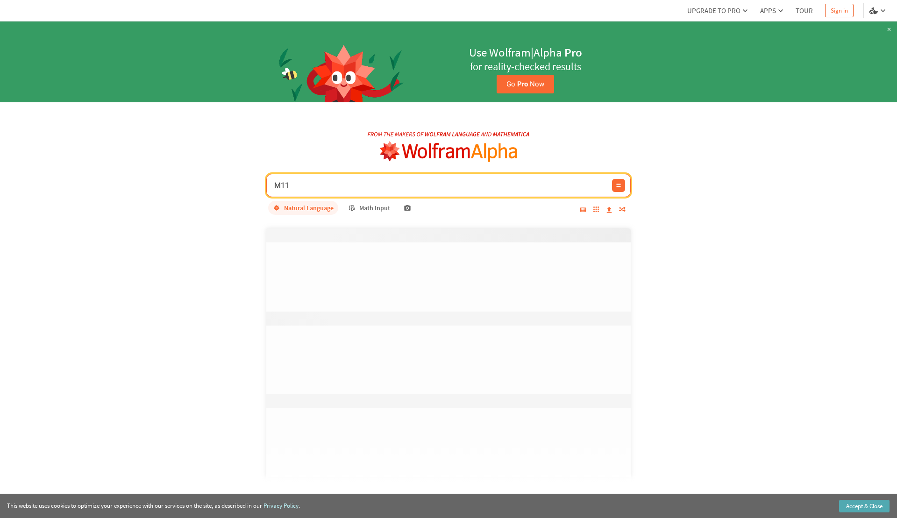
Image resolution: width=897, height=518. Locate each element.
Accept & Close (864, 506)
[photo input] (407, 207)
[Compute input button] (618, 185)
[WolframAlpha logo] (449, 151)
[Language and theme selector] (878, 11)
